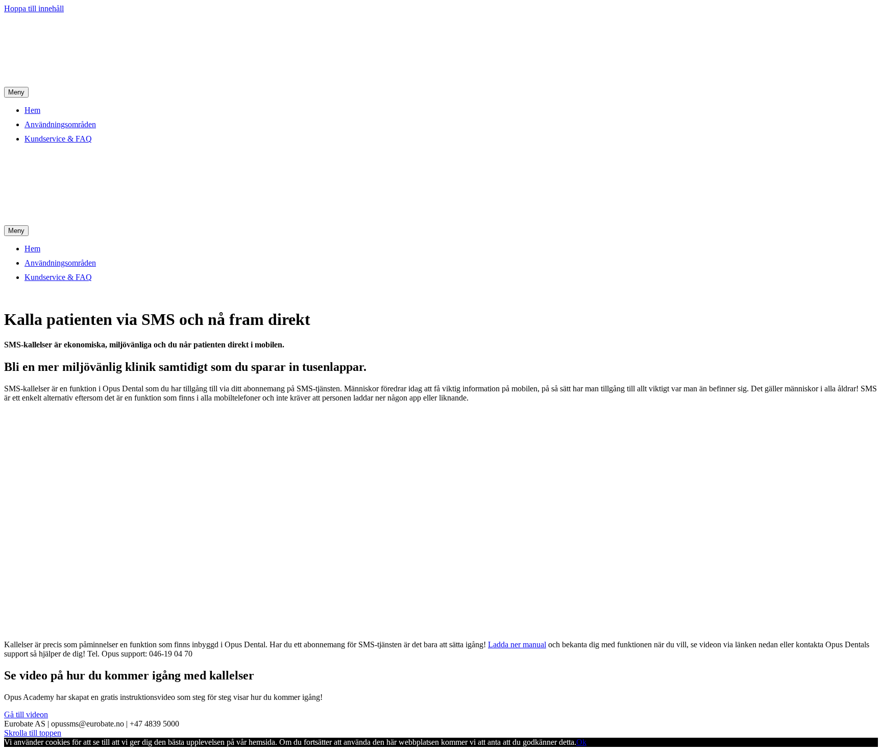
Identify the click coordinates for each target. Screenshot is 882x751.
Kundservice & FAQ (58, 138)
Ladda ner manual (517, 644)
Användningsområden (60, 124)
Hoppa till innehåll (34, 8)
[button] (26, 714)
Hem (32, 110)
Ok (581, 742)
